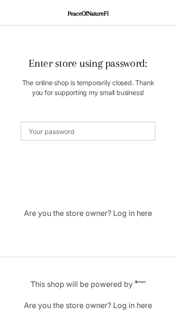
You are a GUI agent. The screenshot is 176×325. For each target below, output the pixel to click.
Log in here (132, 213)
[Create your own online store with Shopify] (140, 283)
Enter (88, 171)
